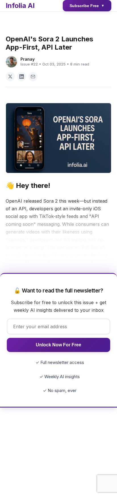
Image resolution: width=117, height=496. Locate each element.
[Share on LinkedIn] (21, 76)
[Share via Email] (32, 76)
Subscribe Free (87, 5)
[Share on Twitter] (10, 76)
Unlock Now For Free (58, 344)
